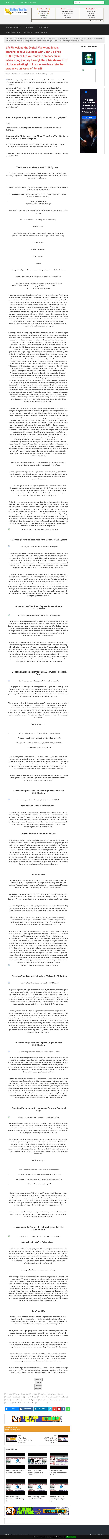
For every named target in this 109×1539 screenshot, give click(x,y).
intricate (42, 1397)
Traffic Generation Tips (13, 27)
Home (7, 2)
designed (54, 1400)
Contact (14, 2)
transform (34, 1394)
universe (24, 1400)
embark (8, 1397)
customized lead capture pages (39, 97)
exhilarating (17, 1397)
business (43, 1394)
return (8, 1403)
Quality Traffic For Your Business (28, 2)
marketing (25, 1394)
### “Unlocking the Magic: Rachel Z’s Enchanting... (50, 1440)
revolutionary (44, 1400)
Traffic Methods (43, 27)
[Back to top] (103, 1533)
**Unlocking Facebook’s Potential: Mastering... (25, 1440)
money (62, 1400)
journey (26, 1397)
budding (31, 1403)
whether (24, 1403)
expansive (16, 1400)
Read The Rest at (12, 1429)
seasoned (51, 1403)
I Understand (71, 1537)
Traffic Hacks (29, 27)
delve (8, 1400)
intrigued (16, 1403)
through (34, 1397)
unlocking (9, 1394)
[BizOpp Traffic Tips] (15, 11)
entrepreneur (41, 1403)
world (49, 1397)
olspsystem (52, 1394)
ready (61, 1394)
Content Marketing (41, 74)
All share (38, 1389)
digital (17, 1394)
